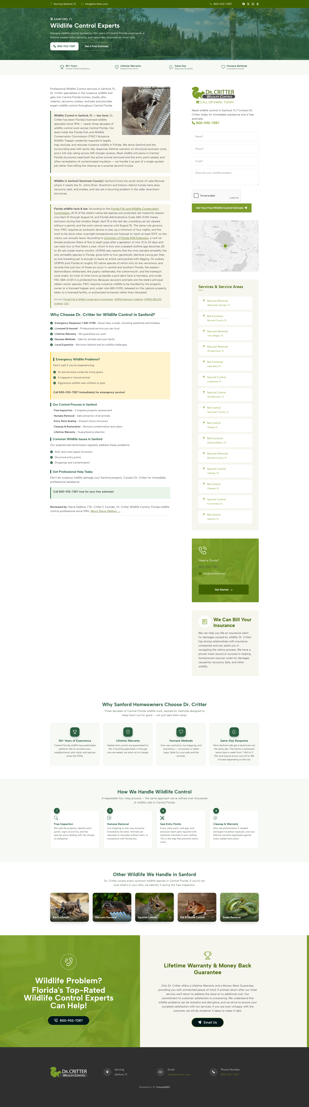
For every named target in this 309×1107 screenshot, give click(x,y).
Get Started (222, 589)
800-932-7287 (223, 3)
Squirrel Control (216, 379)
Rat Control (217, 409)
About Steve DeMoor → (105, 511)
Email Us (210, 1022)
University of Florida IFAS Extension (126, 238)
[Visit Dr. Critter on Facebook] (242, 3)
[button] (225, 246)
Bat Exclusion (216, 318)
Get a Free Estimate (96, 46)
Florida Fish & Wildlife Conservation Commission (88, 299)
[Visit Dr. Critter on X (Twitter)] (247, 3)
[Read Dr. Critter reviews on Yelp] (256, 3)
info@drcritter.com (96, 3)
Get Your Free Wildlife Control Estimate (220, 207)
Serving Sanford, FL (65, 3)
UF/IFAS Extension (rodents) (128, 299)
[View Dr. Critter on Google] (251, 3)
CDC (66, 303)
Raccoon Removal (218, 302)
